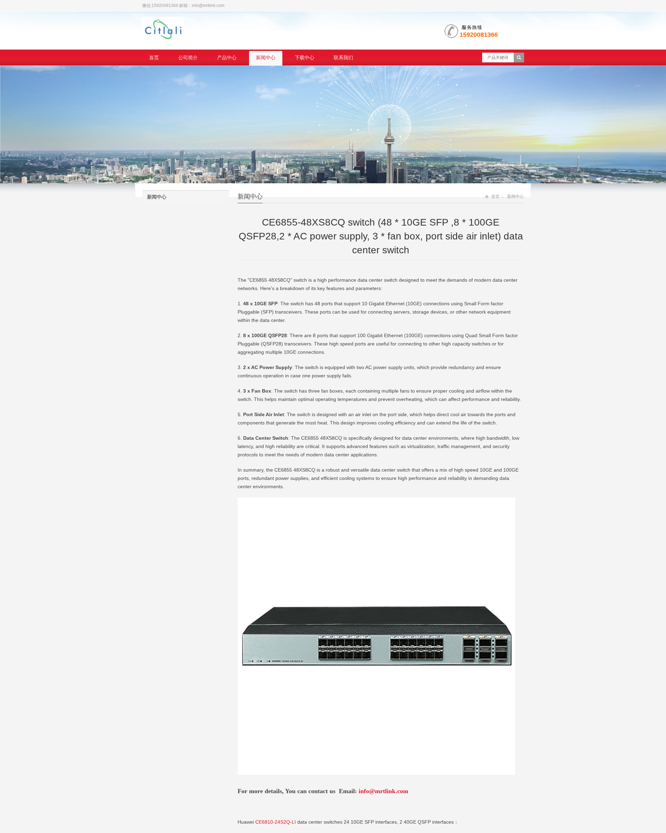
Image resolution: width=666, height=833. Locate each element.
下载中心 (304, 57)
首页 (154, 57)
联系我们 (343, 57)
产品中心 (227, 57)
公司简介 (188, 57)
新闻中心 (265, 57)
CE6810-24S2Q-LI (275, 822)
